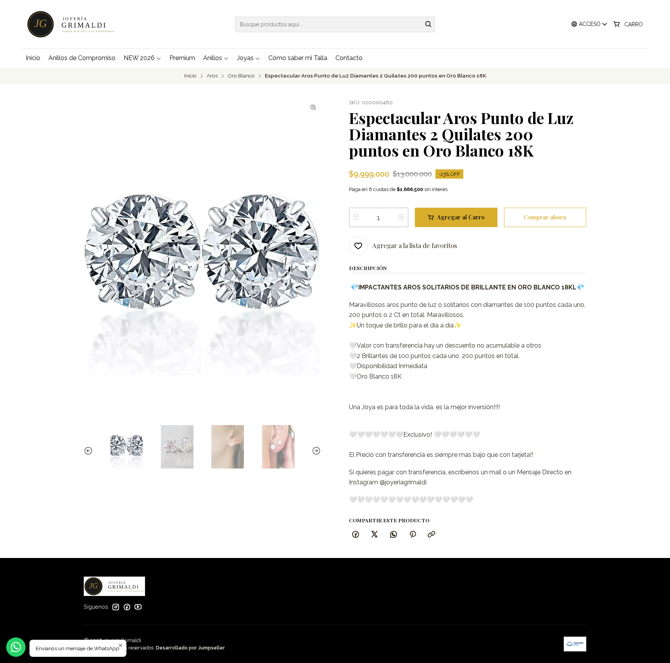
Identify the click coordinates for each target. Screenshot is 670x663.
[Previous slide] (89, 451)
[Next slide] (315, 451)
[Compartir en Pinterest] (412, 534)
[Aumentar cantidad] (401, 217)
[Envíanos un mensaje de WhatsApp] (16, 647)
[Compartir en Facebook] (355, 534)
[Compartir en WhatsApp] (393, 534)
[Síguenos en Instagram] (115, 607)
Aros (212, 76)
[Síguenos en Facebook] (127, 607)
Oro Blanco (241, 76)
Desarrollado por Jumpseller (190, 648)
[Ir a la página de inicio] (73, 24)
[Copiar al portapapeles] (431, 534)
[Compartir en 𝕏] (374, 534)
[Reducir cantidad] (356, 217)
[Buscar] (428, 24)
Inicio (190, 76)
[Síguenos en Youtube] (138, 607)
